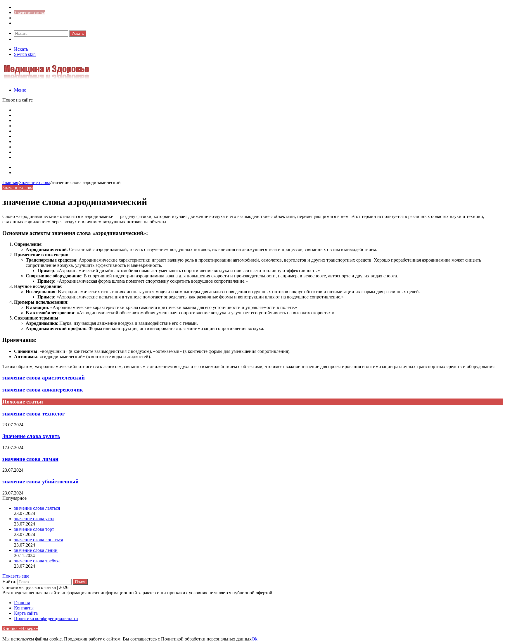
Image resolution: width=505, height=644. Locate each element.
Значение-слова (29, 12)
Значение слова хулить (31, 436)
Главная (10, 182)
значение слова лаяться (37, 508)
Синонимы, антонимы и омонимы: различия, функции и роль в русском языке (92, 146)
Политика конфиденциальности (46, 618)
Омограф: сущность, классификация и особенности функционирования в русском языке (102, 125)
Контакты (24, 172)
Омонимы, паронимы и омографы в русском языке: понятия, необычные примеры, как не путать (111, 109)
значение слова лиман (30, 459)
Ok (254, 638)
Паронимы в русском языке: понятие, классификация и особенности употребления (97, 115)
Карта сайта (26, 167)
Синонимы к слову (33, 7)
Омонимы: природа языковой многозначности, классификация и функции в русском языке (105, 136)
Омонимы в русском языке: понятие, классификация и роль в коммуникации (91, 120)
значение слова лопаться (38, 539)
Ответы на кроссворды (37, 22)
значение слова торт (34, 529)
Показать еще (15, 575)
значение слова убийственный (40, 481)
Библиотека (25, 17)
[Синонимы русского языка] (46, 80)
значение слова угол (34, 518)
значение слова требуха (37, 560)
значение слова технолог (33, 414)
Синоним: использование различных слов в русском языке (73, 157)
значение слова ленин (36, 550)
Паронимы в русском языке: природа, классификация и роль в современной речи (95, 130)
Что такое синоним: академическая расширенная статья (69, 141)
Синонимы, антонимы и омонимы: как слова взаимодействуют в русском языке (94, 152)
